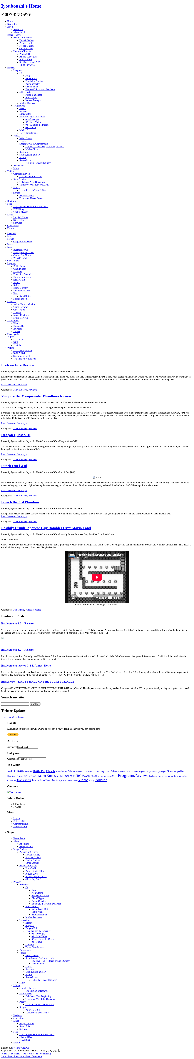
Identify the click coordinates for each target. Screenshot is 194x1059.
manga (68, 775)
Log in (16, 818)
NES (15, 342)
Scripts (16, 193)
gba (164, 771)
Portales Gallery (27, 43)
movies (86, 775)
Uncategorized (14, 334)
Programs (17, 70)
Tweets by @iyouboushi (13, 717)
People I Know (20, 217)
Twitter (55, 780)
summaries (11, 780)
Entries (19, 821)
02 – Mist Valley (33, 122)
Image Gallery (14, 35)
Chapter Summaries (22, 241)
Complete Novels (21, 173)
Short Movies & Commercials (33, 144)
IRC (25, 776)
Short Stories (19, 179)
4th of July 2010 (27, 65)
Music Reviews (20, 318)
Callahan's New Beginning (32, 182)
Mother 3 (23, 130)
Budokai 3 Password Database (40, 89)
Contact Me (12, 225)
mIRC (77, 776)
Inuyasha (23, 111)
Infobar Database (27, 103)
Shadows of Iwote (22, 356)
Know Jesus (13, 24)
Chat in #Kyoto (20, 212)
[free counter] (14, 792)
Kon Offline (31, 78)
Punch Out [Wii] (14, 466)
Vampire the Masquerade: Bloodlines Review (36, 396)
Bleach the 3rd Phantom (20, 502)
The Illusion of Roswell (30, 176)
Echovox (17, 271)
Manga (10, 239)
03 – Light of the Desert (36, 124)
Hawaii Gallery (26, 40)
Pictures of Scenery (22, 37)
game (160, 771)
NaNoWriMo (19, 353)
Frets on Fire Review (17, 365)
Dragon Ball (25, 114)
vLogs (22, 141)
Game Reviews (20, 307)
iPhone (19, 776)
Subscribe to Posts (10, 1056)
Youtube (17, 345)
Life (9, 236)
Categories (12, 758)
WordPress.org (20, 826)
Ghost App (173, 771)
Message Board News (23, 252)
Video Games (25, 138)
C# (20, 73)
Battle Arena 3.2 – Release (17, 649)
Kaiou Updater (32, 84)
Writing (10, 171)
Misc (9, 203)
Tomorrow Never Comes (31, 198)
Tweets (16, 331)
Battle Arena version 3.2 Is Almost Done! (26, 665)
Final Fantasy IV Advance (32, 116)
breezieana (61, 771)
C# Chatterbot (77, 771)
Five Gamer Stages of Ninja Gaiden (143, 771)
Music (16, 168)
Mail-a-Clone (31, 149)
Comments (21, 824)
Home (10, 21)
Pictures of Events (22, 51)
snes (165, 776)
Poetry (16, 187)
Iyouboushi (32, 776)
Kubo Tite (58, 776)
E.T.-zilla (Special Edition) (38, 163)
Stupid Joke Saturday (29, 154)
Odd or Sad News (22, 255)
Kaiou (16, 285)
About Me (18, 29)
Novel (114, 776)
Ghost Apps (19, 309)
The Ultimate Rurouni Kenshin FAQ (30, 206)
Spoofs (22, 157)
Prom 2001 (24, 54)
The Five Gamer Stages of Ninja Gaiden (44, 146)
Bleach (22, 108)
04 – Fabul (30, 127)
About (10, 26)
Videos (16, 135)
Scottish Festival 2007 (29, 62)
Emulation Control (34, 81)
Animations (18, 165)
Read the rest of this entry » (14, 384)
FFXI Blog (18, 209)
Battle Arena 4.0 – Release (17, 623)
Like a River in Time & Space (33, 190)
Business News (20, 249)
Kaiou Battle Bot (33, 95)
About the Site (20, 32)
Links (10, 214)
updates (63, 780)
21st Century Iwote (22, 350)
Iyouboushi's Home (21, 6)
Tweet (48, 780)
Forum (10, 228)
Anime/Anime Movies (24, 304)
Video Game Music (10, 1053)
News (10, 247)
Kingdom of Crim (21, 290)
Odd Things (13, 260)
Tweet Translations (28, 133)
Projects (11, 67)
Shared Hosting (43, 1053)
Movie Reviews (20, 315)
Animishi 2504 (26, 195)
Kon (27, 75)
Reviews (23, 152)
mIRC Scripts (25, 92)
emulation (124, 771)
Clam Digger (31, 86)
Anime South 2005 (28, 56)
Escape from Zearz (22, 277)
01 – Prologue (32, 119)
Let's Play (18, 339)
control (96, 771)
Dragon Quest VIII (15, 435)
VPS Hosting (28, 1053)
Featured (11, 233)
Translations (19, 105)
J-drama (17, 312)
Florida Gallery (26, 45)
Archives (11, 747)
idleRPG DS (19, 279)
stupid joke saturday (177, 776)
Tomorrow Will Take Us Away (34, 184)
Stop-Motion (25, 160)
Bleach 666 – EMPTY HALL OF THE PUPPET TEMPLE (37, 681)
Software (17, 223)
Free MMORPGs (20, 1047)
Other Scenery (26, 48)
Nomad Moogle (33, 100)
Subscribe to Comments (30, 1056)
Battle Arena (31, 97)
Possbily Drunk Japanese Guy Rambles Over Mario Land (46, 528)
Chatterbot (88, 771)
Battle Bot (39, 771)
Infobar (16, 282)
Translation (24, 780)
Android (11, 771)
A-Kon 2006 (25, 59)
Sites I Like (18, 220)
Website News (20, 258)
